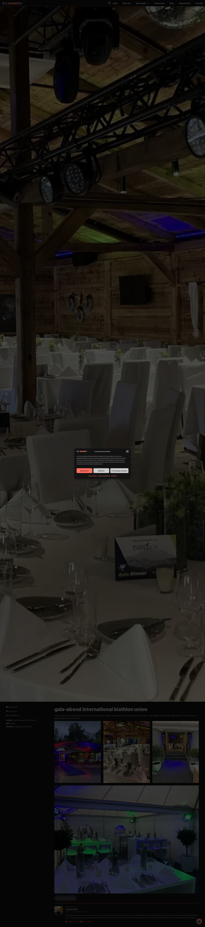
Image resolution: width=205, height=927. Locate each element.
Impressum (114, 475)
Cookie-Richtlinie (92, 475)
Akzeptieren (84, 471)
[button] (127, 451)
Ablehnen (101, 471)
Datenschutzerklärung (104, 475)
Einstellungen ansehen (119, 471)
